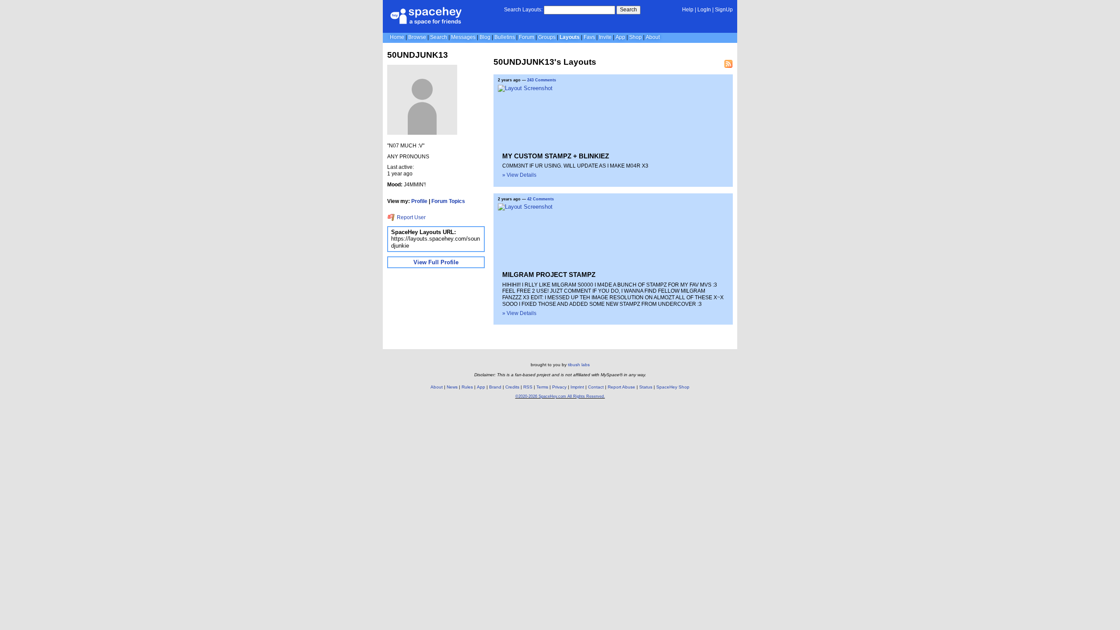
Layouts (570, 37)
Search (628, 10)
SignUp (724, 10)
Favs (589, 37)
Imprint (577, 387)
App (620, 37)
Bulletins (504, 37)
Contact (596, 387)
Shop (635, 37)
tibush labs (579, 364)
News (452, 387)
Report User (411, 217)
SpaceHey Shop (673, 387)
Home (397, 37)
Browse (417, 37)
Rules (467, 387)
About (653, 37)
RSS (527, 387)
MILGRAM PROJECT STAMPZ (548, 274)
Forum (526, 37)
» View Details (519, 175)
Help (687, 10)
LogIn (704, 10)
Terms (542, 387)
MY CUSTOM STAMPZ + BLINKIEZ (555, 156)
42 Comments (540, 199)
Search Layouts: (523, 10)
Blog (485, 37)
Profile (419, 201)
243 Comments (541, 80)
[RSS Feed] (728, 64)
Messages (463, 37)
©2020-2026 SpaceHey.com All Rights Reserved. (560, 396)
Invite (605, 37)
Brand (495, 387)
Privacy (559, 387)
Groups (547, 37)
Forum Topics (448, 201)
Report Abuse (621, 387)
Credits (512, 387)
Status (645, 387)
